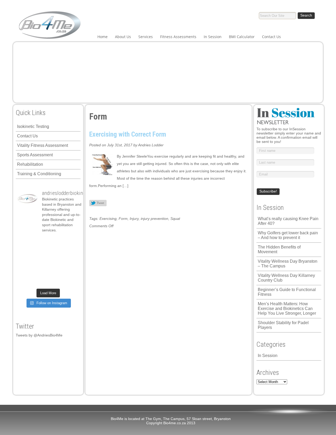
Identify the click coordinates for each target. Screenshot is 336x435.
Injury (134, 218)
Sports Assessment (35, 155)
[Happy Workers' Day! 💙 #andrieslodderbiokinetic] (40, 281)
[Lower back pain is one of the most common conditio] (24, 271)
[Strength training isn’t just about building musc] (55, 241)
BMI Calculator (242, 36)
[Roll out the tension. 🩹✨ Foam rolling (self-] (40, 271)
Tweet (100, 202)
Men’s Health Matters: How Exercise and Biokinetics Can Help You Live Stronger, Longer (287, 308)
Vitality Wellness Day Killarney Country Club (286, 277)
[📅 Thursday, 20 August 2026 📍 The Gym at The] (55, 251)
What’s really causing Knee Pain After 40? (288, 221)
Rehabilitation (30, 164)
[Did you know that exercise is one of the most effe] (55, 271)
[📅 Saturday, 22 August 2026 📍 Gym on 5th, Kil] (40, 251)
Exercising (108, 218)
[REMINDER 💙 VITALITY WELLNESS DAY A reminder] (40, 241)
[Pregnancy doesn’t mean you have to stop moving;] (24, 241)
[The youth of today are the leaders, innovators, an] (71, 261)
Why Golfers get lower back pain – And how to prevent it (288, 235)
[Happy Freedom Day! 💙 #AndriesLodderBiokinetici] (55, 281)
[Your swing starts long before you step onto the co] (71, 281)
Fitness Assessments (178, 36)
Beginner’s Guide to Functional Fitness (287, 292)
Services (145, 36)
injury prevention (154, 218)
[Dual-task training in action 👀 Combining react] (71, 271)
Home (102, 36)
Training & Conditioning (39, 174)
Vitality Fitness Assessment (42, 145)
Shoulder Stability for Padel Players (283, 325)
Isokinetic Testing (33, 126)
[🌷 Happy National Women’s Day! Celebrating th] (71, 241)
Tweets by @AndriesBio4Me (39, 335)
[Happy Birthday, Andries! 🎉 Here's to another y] (24, 261)
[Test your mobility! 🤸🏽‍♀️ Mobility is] (40, 261)
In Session (213, 36)
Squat (175, 218)
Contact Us (271, 36)
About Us (123, 36)
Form (123, 218)
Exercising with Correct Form (127, 134)
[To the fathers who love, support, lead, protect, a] (55, 261)
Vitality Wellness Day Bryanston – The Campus (287, 263)
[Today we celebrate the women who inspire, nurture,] (24, 281)
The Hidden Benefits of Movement (279, 249)
